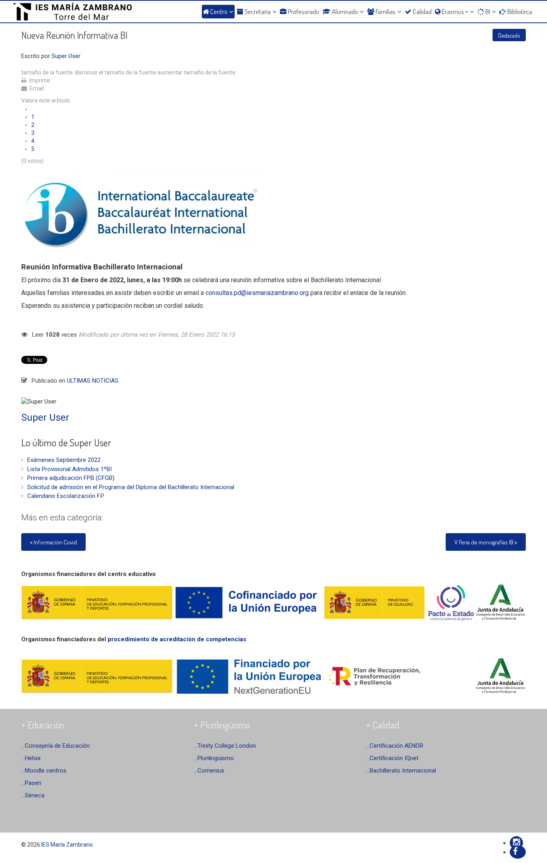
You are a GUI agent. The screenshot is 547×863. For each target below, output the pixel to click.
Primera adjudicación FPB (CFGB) (71, 478)
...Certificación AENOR (394, 745)
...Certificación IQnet (392, 758)
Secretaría (258, 11)
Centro (218, 11)
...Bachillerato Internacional (401, 770)
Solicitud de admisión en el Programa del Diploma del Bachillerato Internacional (130, 487)
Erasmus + (455, 11)
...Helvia (30, 758)
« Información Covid (53, 542)
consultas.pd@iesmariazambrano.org (257, 293)
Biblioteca (519, 11)
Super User (66, 56)
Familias (386, 11)
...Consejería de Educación (55, 745)
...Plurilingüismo (214, 758)
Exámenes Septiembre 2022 (64, 460)
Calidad (422, 11)
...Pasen (31, 783)
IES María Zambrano (67, 844)
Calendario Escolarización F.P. (66, 496)
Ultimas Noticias (93, 380)
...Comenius (209, 770)
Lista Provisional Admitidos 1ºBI (69, 469)
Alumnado (345, 11)
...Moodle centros (43, 770)
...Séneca (32, 795)
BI (487, 11)
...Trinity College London (225, 745)
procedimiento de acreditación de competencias (177, 639)
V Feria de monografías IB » (485, 542)
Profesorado (303, 11)
